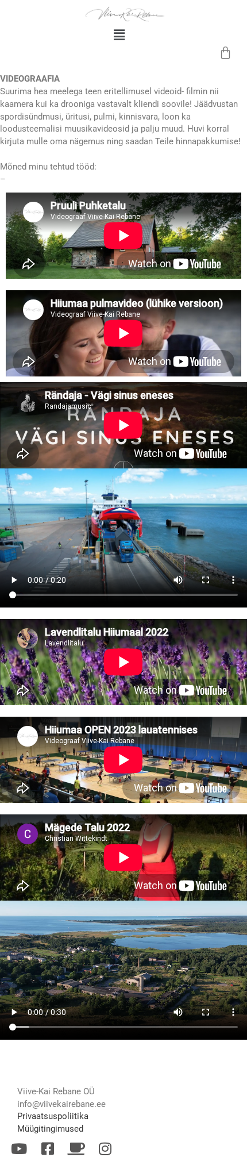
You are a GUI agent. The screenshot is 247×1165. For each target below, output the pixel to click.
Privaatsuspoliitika (52, 1116)
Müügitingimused (50, 1129)
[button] (119, 35)
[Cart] (226, 52)
